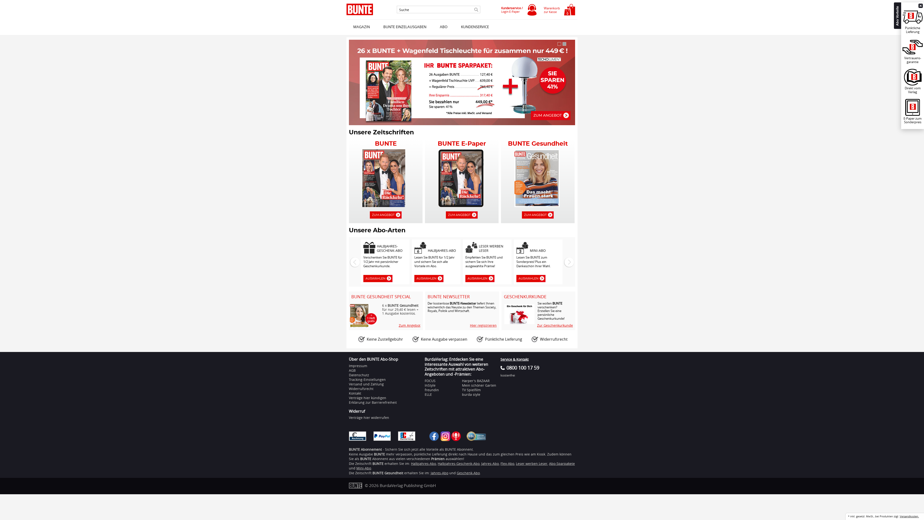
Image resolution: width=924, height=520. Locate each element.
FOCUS (430, 380)
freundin (432, 390)
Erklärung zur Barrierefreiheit (373, 402)
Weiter (569, 262)
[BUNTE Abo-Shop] (359, 9)
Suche (404, 10)
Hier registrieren (483, 326)
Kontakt (355, 393)
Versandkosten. (909, 516)
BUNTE (378, 463)
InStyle (430, 385)
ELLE (428, 394)
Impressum (358, 366)
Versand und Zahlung (366, 384)
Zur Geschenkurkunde (555, 326)
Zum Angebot (383, 215)
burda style (471, 394)
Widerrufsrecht (361, 388)
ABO (444, 26)
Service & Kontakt (514, 359)
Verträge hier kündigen (367, 398)
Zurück (354, 262)
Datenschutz (359, 375)
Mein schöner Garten (479, 385)
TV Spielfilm (471, 390)
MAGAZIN (361, 26)
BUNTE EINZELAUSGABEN (404, 26)
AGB (352, 370)
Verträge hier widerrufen (369, 417)
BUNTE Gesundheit (387, 473)
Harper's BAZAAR (476, 380)
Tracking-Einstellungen (367, 379)
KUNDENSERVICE (475, 26)
